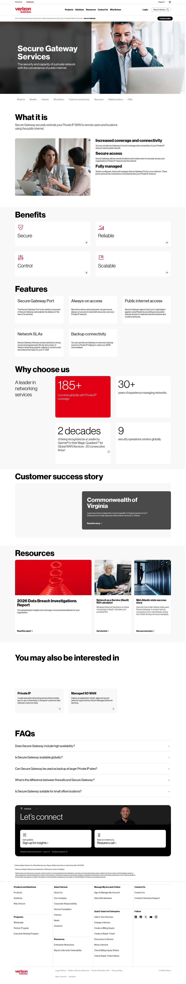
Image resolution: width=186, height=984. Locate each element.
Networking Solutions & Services (53, 18)
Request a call (106, 843)
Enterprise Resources (64, 944)
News (56, 920)
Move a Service (101, 944)
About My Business (103, 898)
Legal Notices (60, 970)
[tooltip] (109, 452)
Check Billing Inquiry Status (106, 950)
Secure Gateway (89, 18)
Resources (91, 9)
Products (69, 9)
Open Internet (61, 977)
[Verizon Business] (23, 10)
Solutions (79, 9)
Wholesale (19, 922)
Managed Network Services (73, 18)
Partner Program (21, 928)
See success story (144, 631)
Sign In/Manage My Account (107, 892)
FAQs (130, 99)
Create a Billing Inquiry (104, 928)
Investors (58, 926)
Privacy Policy (117, 970)
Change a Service (102, 922)
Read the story (93, 523)
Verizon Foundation (62, 909)
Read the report (24, 631)
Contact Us (103, 9)
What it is (21, 99)
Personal (18, 2)
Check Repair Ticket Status (106, 956)
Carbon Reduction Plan (100, 970)
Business (30, 2)
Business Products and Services (30, 18)
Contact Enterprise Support (147, 898)
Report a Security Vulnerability (68, 950)
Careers (57, 915)
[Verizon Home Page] (21, 972)
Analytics (72, 977)
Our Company (60, 898)
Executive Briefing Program (26, 933)
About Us (58, 892)
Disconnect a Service (103, 939)
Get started (102, 631)
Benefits (33, 99)
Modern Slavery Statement (78, 970)
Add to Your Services (103, 917)
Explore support (59, 851)
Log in (45, 851)
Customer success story (79, 99)
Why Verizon (115, 9)
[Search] (161, 9)
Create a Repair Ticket (104, 933)
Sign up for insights (35, 843)
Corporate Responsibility (65, 903)
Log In (145, 10)
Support (161, 2)
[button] (170, 1)
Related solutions (115, 99)
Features (45, 99)
